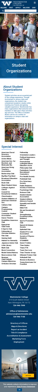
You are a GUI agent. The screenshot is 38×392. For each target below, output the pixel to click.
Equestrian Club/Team (6, 225)
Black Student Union (9, 185)
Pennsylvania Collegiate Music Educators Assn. (26, 163)
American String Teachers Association (8, 169)
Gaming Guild (6, 238)
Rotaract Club (25, 192)
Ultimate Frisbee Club (28, 255)
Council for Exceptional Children (9, 193)
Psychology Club (26, 190)
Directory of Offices (19, 323)
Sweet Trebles (25, 243)
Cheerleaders (7, 196)
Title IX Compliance (19, 333)
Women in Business (27, 260)
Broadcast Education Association (9, 179)
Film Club (5, 236)
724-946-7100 (19, 317)
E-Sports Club (7, 229)
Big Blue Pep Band (8, 176)
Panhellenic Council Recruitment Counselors (27, 172)
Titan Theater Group (28, 253)
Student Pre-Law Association (26, 233)
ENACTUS (23, 208)
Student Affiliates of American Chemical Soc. (9, 200)
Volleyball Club (25, 257)
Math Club (5, 248)
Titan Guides (24, 245)
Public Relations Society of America (27, 187)
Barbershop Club (8, 174)
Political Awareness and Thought (27, 158)
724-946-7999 (19, 305)
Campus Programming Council (7, 209)
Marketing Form (19, 339)
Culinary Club (6, 205)
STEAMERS (24, 240)
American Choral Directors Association (8, 154)
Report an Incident (19, 329)
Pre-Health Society (27, 176)
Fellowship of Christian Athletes (8, 232)
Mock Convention (8, 250)
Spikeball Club (25, 229)
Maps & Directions (19, 326)
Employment (19, 342)
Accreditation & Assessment (19, 336)
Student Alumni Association (25, 196)
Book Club (5, 183)
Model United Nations (10, 253)
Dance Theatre (7, 218)
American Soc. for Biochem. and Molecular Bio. (9, 163)
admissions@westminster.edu (19, 314)
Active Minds (6, 159)
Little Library (6, 245)
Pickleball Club (25, 179)
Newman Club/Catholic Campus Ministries (9, 259)
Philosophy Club (26, 168)
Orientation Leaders (27, 155)
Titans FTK (24, 248)
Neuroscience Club (9, 255)
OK (19, 390)
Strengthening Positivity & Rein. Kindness (26, 216)
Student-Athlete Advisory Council (26, 200)
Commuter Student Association (9, 214)
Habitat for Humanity (9, 240)
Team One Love (26, 250)
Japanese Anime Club (10, 243)
